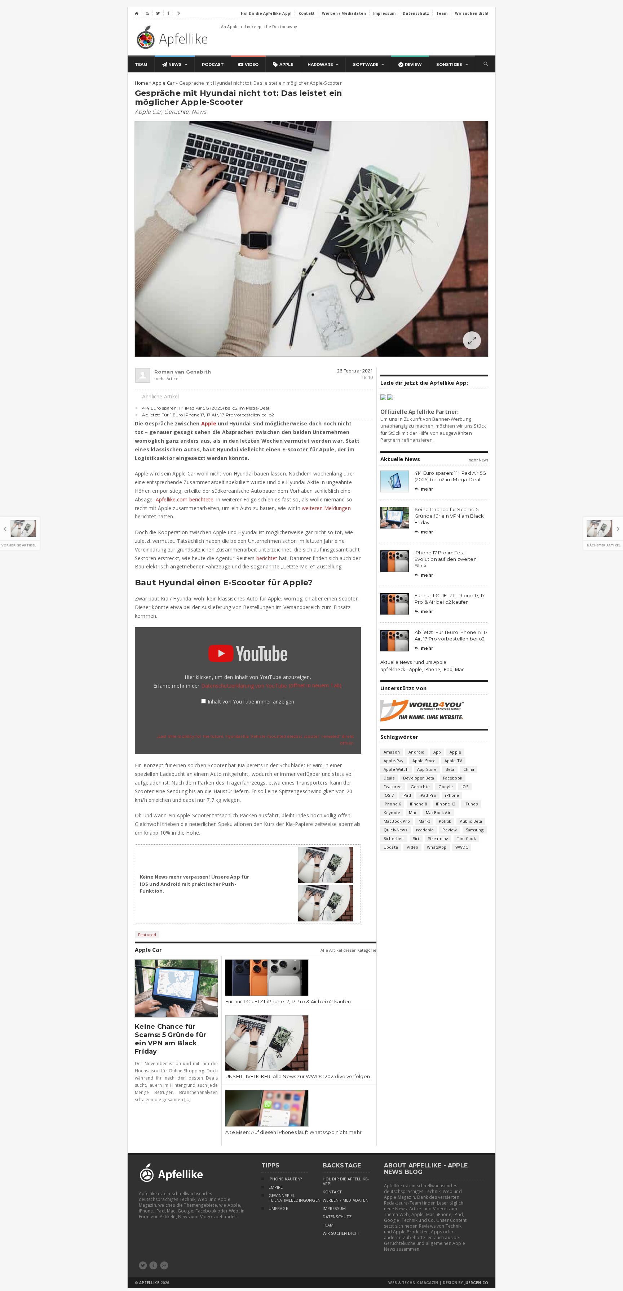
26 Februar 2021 (355, 370)
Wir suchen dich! (341, 1233)
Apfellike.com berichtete (184, 499)
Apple (208, 423)
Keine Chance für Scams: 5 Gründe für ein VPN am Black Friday (170, 1039)
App (437, 752)
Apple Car (148, 112)
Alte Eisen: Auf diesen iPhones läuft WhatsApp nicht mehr (293, 1132)
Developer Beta (418, 778)
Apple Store (424, 760)
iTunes (471, 804)
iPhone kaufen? (285, 1178)
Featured (147, 934)
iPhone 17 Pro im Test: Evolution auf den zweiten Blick (446, 559)
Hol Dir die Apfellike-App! (346, 1181)
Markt (424, 821)
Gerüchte (176, 112)
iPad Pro (428, 795)
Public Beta (471, 821)
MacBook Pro (397, 821)
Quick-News (395, 829)
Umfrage (278, 1208)
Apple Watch (396, 769)
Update (391, 847)
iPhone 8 (418, 804)
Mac (413, 812)
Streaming (438, 838)
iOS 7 (389, 795)
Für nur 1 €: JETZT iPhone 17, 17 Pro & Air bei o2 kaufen (288, 1001)
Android (416, 752)
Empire (276, 1187)
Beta (450, 769)
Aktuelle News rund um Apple (413, 662)
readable (425, 829)
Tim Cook (466, 838)
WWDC (461, 847)
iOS (464, 786)
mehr (424, 489)
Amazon (392, 752)
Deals (389, 778)
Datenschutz (337, 1216)
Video (412, 847)
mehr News (478, 460)
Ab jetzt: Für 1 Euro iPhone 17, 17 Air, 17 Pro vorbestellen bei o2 (208, 414)
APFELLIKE (149, 1282)
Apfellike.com (173, 37)
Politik (445, 821)
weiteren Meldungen (326, 508)
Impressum (334, 1208)
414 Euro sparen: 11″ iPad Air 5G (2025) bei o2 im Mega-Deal (205, 408)
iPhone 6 (392, 804)
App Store (427, 769)
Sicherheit (394, 838)
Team (328, 1225)
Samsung (474, 829)
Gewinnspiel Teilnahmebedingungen (288, 1198)
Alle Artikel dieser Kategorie (348, 950)
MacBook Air (438, 812)
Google (445, 786)
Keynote (392, 812)
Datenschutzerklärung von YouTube (271, 685)
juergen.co (476, 1282)
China (468, 769)
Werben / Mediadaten (345, 1200)
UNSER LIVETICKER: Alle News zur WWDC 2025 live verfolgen (297, 1076)
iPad (406, 795)
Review (449, 829)
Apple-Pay (394, 760)
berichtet (267, 558)
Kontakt (332, 1191)
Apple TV (453, 760)
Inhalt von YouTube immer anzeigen (251, 701)
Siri (416, 838)
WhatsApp (436, 847)
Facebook (452, 778)
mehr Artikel (167, 378)
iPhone (452, 795)
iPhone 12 (446, 804)
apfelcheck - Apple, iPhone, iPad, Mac (422, 669)
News (198, 112)
